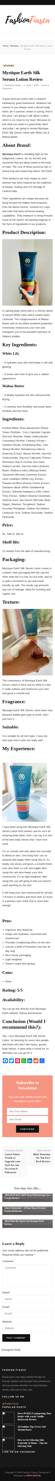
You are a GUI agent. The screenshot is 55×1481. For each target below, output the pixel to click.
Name (6, 1292)
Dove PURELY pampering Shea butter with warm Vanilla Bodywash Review (34, 1416)
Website (7, 1321)
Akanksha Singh (13, 85)
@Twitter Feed (10, 1403)
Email (6, 1307)
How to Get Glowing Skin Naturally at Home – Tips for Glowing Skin (33, 1443)
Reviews (9, 66)
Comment (7, 1261)
